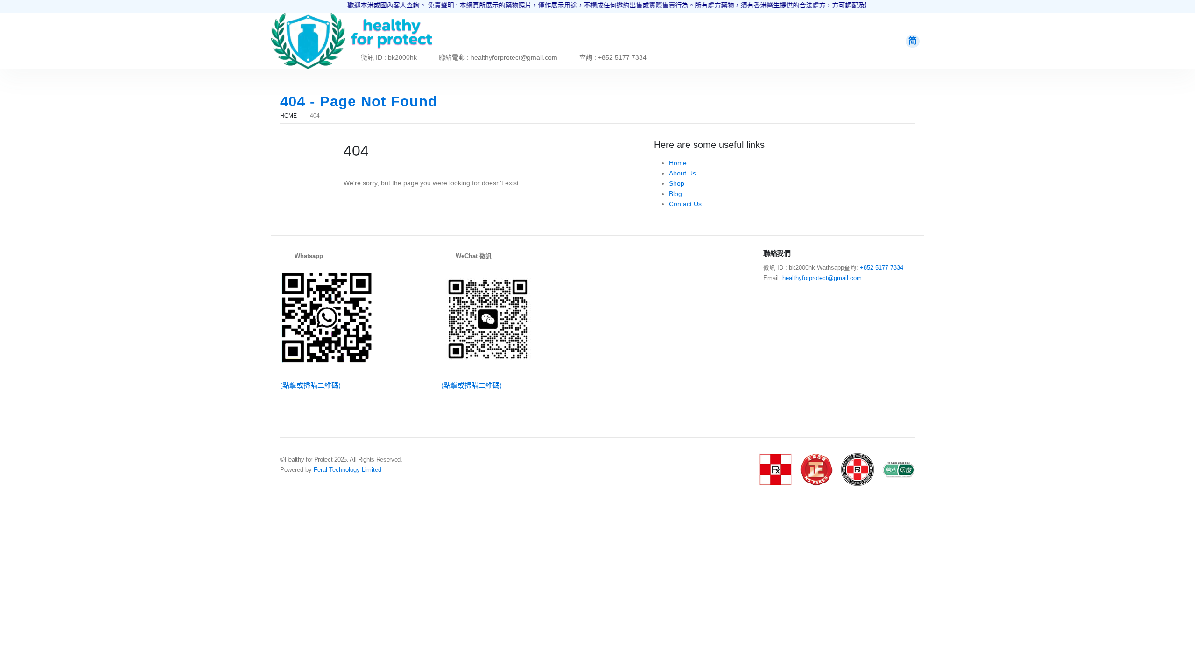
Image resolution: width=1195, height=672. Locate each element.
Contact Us (685, 204)
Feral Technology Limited (347, 470)
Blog (675, 193)
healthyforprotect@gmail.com (822, 278)
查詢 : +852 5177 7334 (613, 57)
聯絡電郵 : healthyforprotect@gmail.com (498, 57)
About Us (682, 173)
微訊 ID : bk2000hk (389, 57)
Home (678, 163)
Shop (676, 183)
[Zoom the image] (308, 18)
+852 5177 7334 (881, 268)
